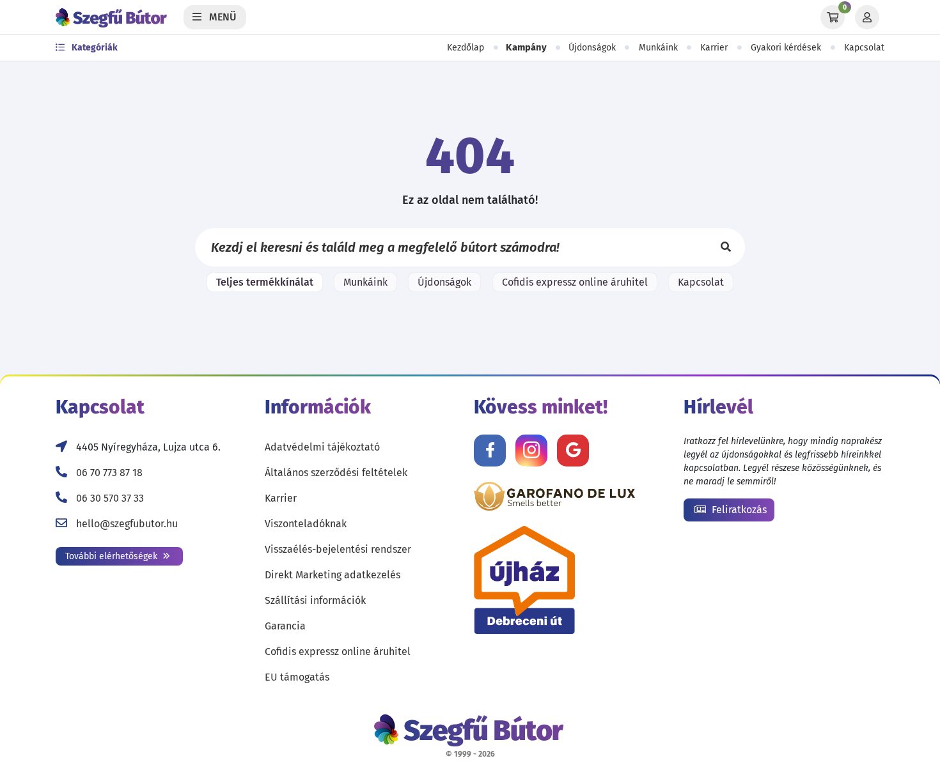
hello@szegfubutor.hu (127, 524)
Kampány (526, 47)
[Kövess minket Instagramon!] (531, 451)
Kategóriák (94, 47)
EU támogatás (297, 677)
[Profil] (867, 17)
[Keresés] (726, 247)
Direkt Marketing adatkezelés (332, 575)
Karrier (714, 47)
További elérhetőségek (112, 556)
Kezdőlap (465, 47)
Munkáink (658, 47)
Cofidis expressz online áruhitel (575, 282)
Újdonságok (592, 47)
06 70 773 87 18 (109, 473)
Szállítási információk (315, 600)
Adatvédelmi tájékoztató (322, 447)
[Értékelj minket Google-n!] (573, 451)
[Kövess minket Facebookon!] (490, 451)
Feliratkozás (738, 510)
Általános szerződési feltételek (336, 473)
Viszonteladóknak (306, 524)
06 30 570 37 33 (110, 498)
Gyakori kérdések (786, 47)
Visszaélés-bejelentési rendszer (338, 549)
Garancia (285, 626)
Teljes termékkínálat (264, 282)
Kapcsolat (864, 47)
